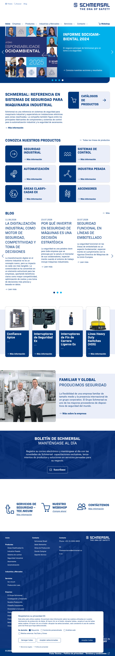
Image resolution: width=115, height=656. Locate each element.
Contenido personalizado (52, 630)
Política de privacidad (41, 647)
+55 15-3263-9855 (72, 541)
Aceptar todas (87, 640)
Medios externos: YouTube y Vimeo (34, 633)
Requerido (35, 630)
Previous (3, 52)
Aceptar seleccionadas (49, 640)
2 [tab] (56, 80)
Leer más (12, 289)
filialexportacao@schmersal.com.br (70, 552)
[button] (8, 4)
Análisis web (71, 630)
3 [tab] (59, 80)
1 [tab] (52, 80)
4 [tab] (62, 80)
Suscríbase (59, 469)
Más (107, 213)
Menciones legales (26, 647)
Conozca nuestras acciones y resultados (84, 70)
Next (112, 52)
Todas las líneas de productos (96, 140)
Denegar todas (27, 640)
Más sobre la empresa (74, 413)
